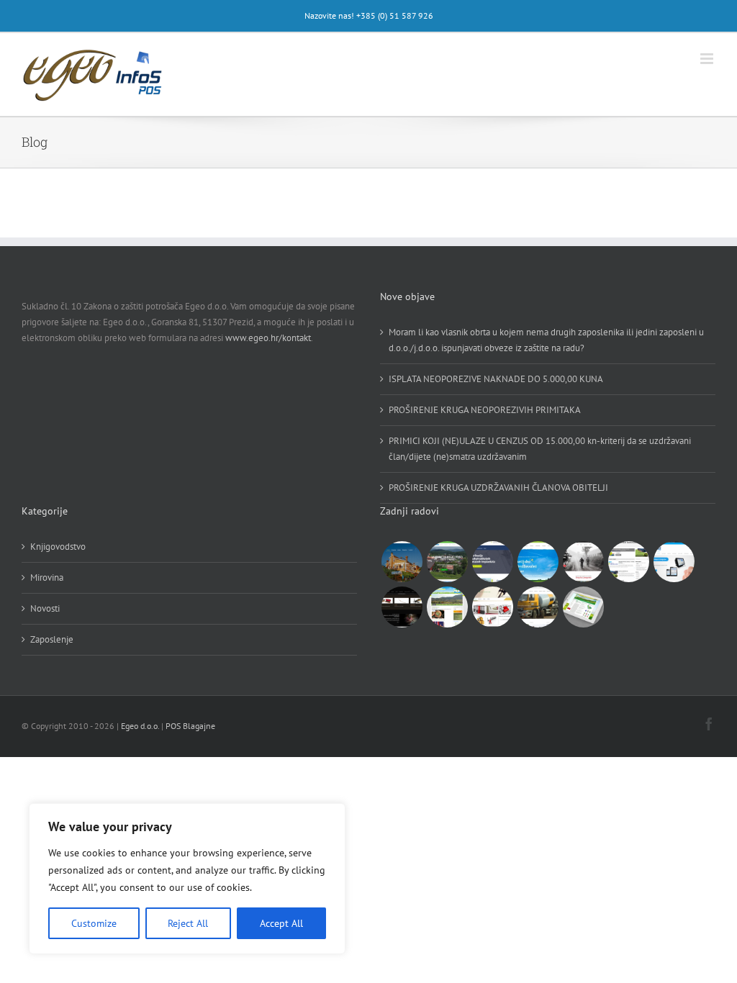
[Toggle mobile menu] (707, 58)
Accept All (281, 923)
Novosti (45, 608)
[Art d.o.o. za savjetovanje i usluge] (492, 607)
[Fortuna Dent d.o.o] (492, 561)
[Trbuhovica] (447, 607)
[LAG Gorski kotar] (583, 607)
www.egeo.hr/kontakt (268, 338)
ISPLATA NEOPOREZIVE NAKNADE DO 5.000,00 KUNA (496, 379)
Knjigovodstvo (58, 546)
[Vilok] (401, 607)
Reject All (188, 923)
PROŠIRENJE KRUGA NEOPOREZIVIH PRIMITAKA (485, 410)
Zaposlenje (51, 639)
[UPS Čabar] (628, 561)
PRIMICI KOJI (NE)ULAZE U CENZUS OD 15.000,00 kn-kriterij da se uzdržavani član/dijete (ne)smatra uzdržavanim (540, 449)
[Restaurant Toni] (401, 561)
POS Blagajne (190, 725)
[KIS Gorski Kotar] (537, 561)
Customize (94, 923)
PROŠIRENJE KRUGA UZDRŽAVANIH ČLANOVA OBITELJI (498, 487)
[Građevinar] (537, 607)
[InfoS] (673, 561)
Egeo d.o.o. (140, 725)
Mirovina (46, 577)
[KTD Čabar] (447, 561)
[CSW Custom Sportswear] (583, 561)
